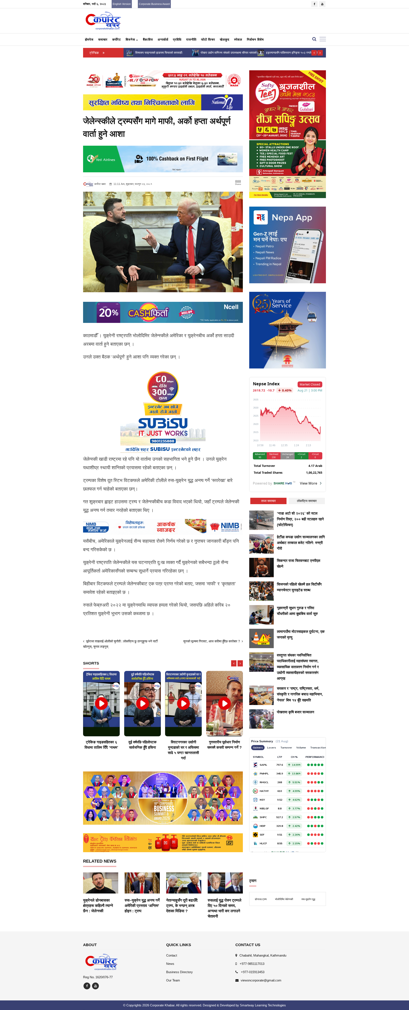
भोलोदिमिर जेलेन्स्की (284, 899)
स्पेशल (238, 39)
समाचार (103, 39)
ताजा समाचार (268, 501)
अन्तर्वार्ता (163, 39)
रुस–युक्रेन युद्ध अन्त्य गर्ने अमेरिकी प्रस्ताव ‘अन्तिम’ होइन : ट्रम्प (142, 905)
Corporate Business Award (154, 4)
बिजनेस (131, 39)
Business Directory (179, 972)
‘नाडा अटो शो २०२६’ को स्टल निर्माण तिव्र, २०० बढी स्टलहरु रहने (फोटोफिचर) (300, 519)
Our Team (173, 980)
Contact (171, 955)
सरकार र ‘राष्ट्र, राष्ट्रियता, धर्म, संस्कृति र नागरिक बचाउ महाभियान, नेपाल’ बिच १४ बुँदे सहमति (300, 694)
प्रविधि (177, 39)
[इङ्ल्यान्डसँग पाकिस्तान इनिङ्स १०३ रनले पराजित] (195, 52)
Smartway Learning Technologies (263, 1005)
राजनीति (191, 39)
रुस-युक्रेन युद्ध (308, 899)
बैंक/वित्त (148, 39)
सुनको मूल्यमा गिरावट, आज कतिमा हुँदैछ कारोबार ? (212, 641)
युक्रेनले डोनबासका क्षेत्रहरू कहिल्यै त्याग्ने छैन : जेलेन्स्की (98, 905)
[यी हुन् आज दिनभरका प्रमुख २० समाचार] (260, 52)
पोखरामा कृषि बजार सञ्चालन (295, 712)
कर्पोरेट (116, 39)
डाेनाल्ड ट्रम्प (261, 899)
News (170, 963)
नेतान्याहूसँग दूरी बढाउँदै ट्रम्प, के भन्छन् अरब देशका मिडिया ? (181, 905)
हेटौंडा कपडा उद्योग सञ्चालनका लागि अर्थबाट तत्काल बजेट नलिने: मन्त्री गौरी (301, 543)
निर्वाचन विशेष (255, 39)
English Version (122, 4)
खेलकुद (224, 39)
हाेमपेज (89, 39)
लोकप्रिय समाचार (307, 501)
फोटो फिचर (208, 39)
